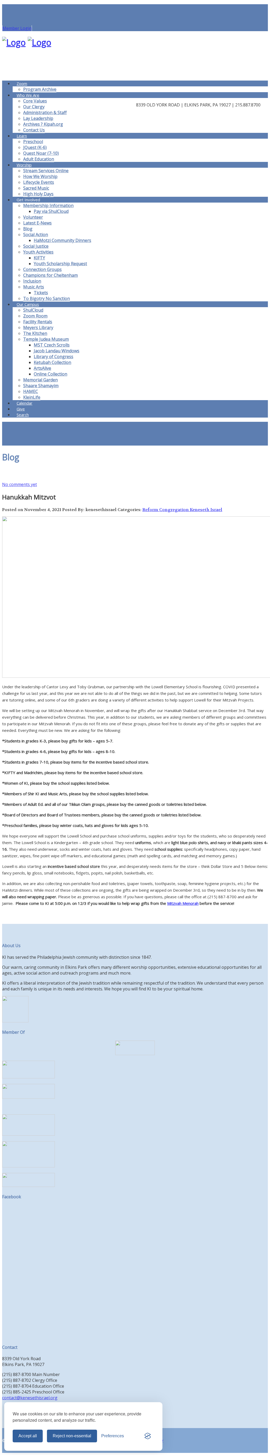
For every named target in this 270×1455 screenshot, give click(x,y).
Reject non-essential (72, 1436)
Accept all (27, 1436)
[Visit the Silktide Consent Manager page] (147, 1436)
